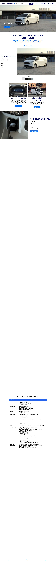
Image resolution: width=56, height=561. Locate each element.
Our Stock (36, 3)
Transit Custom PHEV (28, 45)
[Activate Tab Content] (23, 78)
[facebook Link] (54, 0)
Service (49, 3)
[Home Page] (3, 3)
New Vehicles (31, 3)
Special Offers (43, 3)
